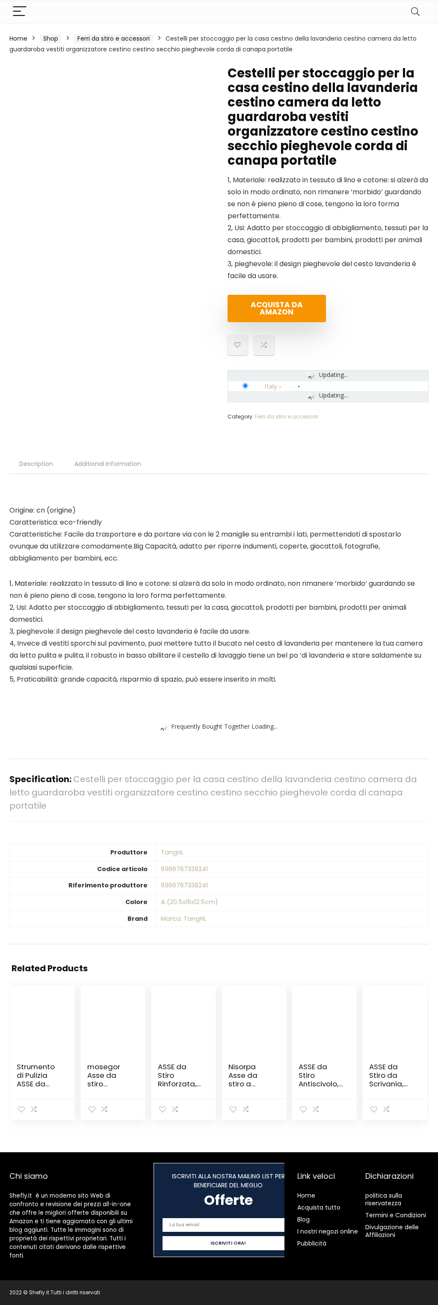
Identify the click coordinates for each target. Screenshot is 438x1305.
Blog (303, 1219)
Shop (50, 38)
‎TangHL (172, 852)
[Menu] (19, 11)
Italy (270, 386)
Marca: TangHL (183, 918)
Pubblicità (311, 1243)
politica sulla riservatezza (383, 1199)
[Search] (415, 11)
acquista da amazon (277, 308)
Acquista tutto (318, 1207)
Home (18, 38)
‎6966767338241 (184, 869)
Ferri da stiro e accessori (113, 38)
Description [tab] (36, 464)
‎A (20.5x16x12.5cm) (189, 902)
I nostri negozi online (327, 1231)
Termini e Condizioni (395, 1215)
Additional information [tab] (107, 464)
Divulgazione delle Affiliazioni (392, 1231)
